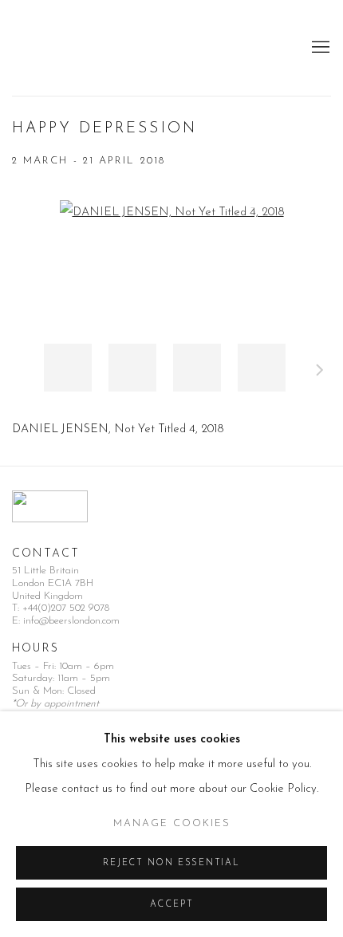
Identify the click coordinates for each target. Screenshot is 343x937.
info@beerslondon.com (71, 621)
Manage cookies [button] (172, 824)
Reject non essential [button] (171, 863)
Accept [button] (172, 904)
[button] (68, 368)
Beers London (60, 48)
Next (320, 372)
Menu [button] (319, 48)
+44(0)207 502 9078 (65, 608)
